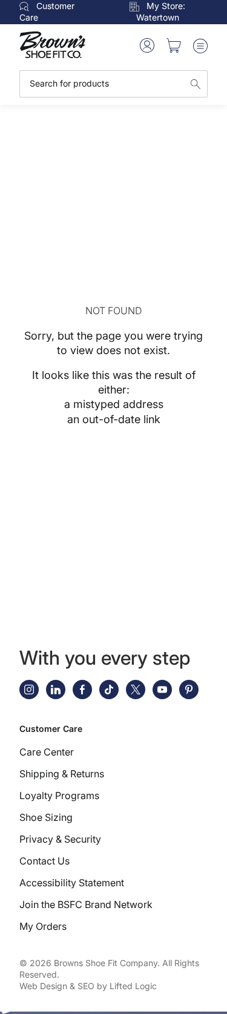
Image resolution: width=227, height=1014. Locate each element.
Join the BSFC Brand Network (86, 904)
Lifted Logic (133, 986)
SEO (85, 986)
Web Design (43, 986)
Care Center (46, 752)
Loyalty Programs (59, 795)
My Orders (43, 926)
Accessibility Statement (71, 883)
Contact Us (44, 861)
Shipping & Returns (61, 774)
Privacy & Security (60, 839)
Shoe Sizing (46, 817)
